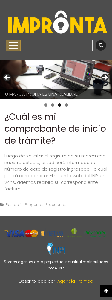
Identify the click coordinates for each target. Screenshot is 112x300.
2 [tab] (52, 105)
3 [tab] (59, 105)
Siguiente (104, 77)
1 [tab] (45, 105)
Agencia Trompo (75, 281)
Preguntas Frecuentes (46, 204)
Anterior (7, 77)
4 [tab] (66, 105)
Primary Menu (13, 45)
